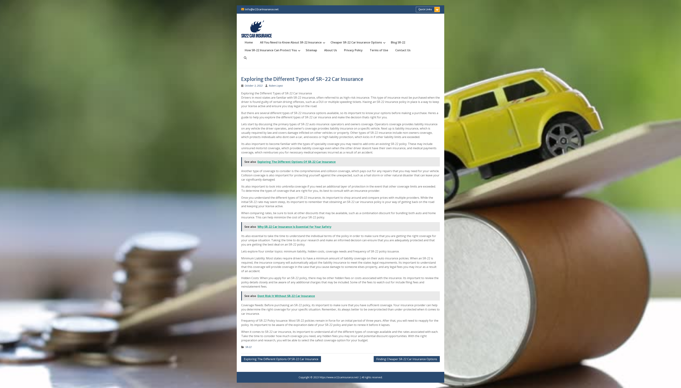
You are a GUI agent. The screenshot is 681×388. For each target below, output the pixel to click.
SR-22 (248, 347)
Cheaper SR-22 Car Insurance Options (356, 42)
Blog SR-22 (398, 42)
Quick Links (425, 9)
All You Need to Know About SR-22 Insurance (291, 42)
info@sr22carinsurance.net (262, 9)
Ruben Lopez (276, 85)
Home (249, 42)
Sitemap (311, 50)
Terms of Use (379, 50)
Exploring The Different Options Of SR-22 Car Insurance (281, 359)
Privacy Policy (353, 50)
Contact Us (403, 50)
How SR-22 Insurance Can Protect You (271, 50)
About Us (330, 50)
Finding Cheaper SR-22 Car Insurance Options (406, 359)
